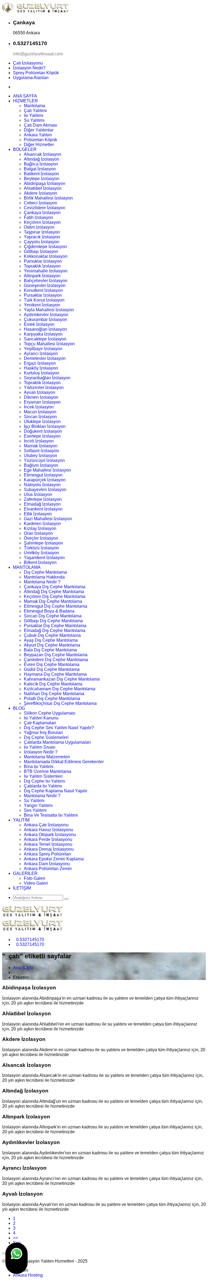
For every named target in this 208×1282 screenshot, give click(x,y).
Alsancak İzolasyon (42, 154)
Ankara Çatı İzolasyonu (46, 825)
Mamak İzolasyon (40, 446)
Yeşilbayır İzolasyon (43, 348)
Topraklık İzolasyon (42, 266)
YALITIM (21, 820)
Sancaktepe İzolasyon (45, 339)
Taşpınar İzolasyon (42, 232)
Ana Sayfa (23, 967)
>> (15, 1238)
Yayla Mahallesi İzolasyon (49, 309)
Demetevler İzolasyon (45, 358)
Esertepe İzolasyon (42, 436)
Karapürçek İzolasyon (45, 480)
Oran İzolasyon (38, 533)
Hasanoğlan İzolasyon (45, 329)
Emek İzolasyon (39, 324)
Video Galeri (36, 883)
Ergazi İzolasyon (40, 363)
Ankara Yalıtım (38, 135)
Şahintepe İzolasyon (43, 543)
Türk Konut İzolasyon (44, 300)
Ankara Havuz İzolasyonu (48, 829)
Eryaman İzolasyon (42, 402)
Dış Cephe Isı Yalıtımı (44, 781)
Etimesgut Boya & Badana (49, 611)
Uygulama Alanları (30, 77)
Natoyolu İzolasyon (42, 484)
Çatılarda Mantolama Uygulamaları (57, 742)
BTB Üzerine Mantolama (47, 771)
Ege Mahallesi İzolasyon (47, 470)
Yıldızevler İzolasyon (44, 387)
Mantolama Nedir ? (42, 582)
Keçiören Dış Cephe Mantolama (54, 596)
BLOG (19, 708)
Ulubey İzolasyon (40, 455)
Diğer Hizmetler (39, 144)
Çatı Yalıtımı (35, 110)
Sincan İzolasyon (40, 416)
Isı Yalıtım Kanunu (41, 718)
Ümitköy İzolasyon (41, 552)
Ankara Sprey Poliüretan (47, 854)
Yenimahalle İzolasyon (45, 271)
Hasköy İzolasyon (41, 368)
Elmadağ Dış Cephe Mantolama (54, 630)
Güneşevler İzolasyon (45, 285)
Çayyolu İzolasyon (41, 241)
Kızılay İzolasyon (40, 528)
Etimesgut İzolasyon (43, 475)
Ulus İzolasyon (38, 494)
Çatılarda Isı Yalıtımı (43, 786)
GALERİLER (25, 873)
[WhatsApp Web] (16, 1258)
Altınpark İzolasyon (42, 275)
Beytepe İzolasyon (41, 178)
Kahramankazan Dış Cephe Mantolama (62, 679)
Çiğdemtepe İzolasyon (45, 246)
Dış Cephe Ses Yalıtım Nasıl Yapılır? (59, 727)
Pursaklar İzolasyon (43, 295)
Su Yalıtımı (34, 120)
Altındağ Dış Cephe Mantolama (54, 591)
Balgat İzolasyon (40, 169)
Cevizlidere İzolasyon (44, 207)
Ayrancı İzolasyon (41, 353)
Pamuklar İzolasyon (43, 261)
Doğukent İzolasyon (43, 431)
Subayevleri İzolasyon (45, 489)
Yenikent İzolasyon (42, 305)
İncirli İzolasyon (39, 441)
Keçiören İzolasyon (42, 222)
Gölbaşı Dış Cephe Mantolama (53, 620)
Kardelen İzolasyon (42, 523)
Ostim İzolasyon (39, 227)
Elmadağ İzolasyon (42, 504)
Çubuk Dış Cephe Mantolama (52, 635)
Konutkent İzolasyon (43, 290)
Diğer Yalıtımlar (38, 130)
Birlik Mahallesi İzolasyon (48, 198)
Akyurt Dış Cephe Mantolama (52, 645)
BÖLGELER (25, 149)
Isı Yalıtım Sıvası (39, 747)
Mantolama (34, 105)
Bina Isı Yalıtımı (38, 766)
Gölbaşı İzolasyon (41, 251)
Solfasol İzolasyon (41, 450)
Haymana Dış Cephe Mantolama (55, 674)
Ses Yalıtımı (35, 810)
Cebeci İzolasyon (40, 203)
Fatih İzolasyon (38, 217)
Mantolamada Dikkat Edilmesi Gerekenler (64, 761)
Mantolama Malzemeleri (47, 757)
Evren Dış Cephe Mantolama (51, 664)
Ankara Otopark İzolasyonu (50, 834)
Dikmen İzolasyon (41, 397)
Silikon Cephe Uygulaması (49, 713)
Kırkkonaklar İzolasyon (45, 256)
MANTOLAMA (27, 567)
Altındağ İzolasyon (41, 159)
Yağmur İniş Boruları (43, 732)
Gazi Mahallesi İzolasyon (48, 518)
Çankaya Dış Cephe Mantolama (54, 586)
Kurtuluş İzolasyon (41, 373)
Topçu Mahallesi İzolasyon (49, 343)
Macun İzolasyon (40, 412)
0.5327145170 (30, 939)
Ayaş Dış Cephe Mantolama (51, 640)
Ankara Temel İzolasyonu (48, 844)
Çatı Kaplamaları (40, 723)
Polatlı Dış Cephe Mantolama (52, 698)
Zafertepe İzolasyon (43, 499)
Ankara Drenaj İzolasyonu (49, 849)
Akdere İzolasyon (40, 193)
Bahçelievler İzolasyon (45, 280)
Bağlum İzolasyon (41, 465)
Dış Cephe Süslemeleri (46, 737)
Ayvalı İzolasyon (39, 392)
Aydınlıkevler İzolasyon (46, 314)
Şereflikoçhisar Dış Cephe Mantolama (60, 703)
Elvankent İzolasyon (43, 509)
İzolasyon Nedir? (29, 68)
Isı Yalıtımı (33, 115)
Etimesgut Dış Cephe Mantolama (55, 606)
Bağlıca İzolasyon (41, 164)
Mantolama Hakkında (44, 577)
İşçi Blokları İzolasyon (45, 426)
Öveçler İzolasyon (41, 538)
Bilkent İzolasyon (40, 562)
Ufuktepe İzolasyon (42, 421)
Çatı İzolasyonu (28, 63)
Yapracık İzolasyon (42, 237)
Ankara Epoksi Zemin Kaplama (54, 859)
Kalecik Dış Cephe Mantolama (53, 684)
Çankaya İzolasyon (42, 212)
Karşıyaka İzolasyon (43, 334)
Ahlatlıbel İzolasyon (42, 188)
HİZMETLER (25, 101)
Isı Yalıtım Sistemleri (43, 776)
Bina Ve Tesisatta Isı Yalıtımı (51, 815)
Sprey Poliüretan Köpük (36, 72)
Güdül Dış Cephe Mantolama (52, 669)
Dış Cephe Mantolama (45, 572)
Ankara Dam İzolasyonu (47, 863)
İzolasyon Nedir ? (40, 752)
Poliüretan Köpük (40, 139)
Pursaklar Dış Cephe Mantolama (55, 625)
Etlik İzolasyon (38, 514)
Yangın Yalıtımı (38, 805)
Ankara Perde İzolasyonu (48, 839)
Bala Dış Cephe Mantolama (50, 650)
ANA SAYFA (25, 96)
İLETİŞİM (22, 888)
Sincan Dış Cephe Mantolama (53, 616)
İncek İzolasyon (39, 407)
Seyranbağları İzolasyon (47, 378)
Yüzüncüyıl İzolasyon (44, 460)
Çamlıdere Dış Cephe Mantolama (56, 659)
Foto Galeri (34, 878)
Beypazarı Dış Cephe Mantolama (55, 654)
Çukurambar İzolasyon (45, 319)
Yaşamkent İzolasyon (44, 557)
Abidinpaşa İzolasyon (44, 183)
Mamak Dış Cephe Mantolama (53, 601)
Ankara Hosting (28, 1275)
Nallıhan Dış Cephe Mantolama (54, 693)
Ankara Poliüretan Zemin (48, 868)
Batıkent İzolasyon (41, 173)
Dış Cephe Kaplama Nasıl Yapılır (55, 791)
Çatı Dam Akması (40, 125)
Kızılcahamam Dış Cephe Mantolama (59, 688)
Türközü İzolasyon (41, 548)
